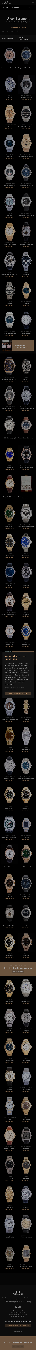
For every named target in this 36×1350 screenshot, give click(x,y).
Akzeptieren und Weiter (18, 693)
